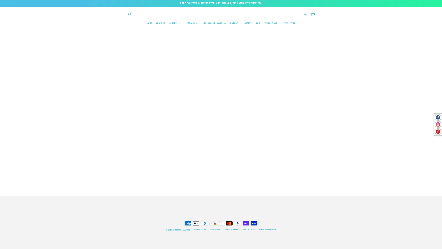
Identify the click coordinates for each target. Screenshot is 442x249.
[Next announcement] (315, 3)
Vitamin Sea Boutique (181, 230)
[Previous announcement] (127, 3)
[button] (130, 14)
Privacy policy (216, 229)
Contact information (267, 229)
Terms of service (232, 229)
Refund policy (200, 229)
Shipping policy (249, 229)
